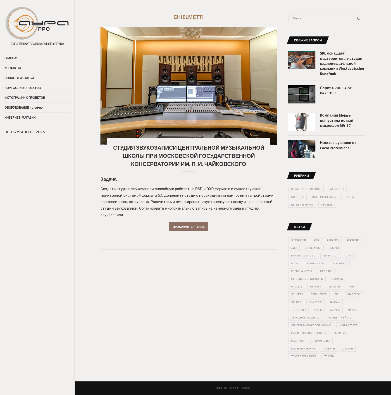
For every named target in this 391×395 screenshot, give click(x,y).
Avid (294, 248)
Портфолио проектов (23, 88)
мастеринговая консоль (308, 333)
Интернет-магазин (20, 117)
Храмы (352, 310)
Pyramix (315, 286)
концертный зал (340, 317)
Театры (349, 197)
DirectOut (330, 255)
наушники (298, 341)
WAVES (318, 310)
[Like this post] (181, 244)
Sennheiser (319, 294)
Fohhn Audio (315, 263)
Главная (11, 58)
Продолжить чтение (189, 227)
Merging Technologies (307, 279)
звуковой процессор (306, 317)
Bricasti (334, 248)
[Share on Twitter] (187, 244)
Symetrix (315, 302)
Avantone (353, 240)
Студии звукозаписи (306, 189)
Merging (326, 271)
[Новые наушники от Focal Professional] (301, 149)
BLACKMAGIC (313, 248)
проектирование (303, 348)
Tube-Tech (298, 310)
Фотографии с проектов (25, 97)
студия (348, 348)
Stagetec (353, 294)
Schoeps (297, 294)
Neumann (337, 279)
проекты (329, 348)
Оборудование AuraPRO (24, 107)
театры (329, 356)
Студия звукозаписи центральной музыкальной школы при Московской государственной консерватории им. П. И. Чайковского (188, 156)
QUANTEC (335, 286)
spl (337, 294)
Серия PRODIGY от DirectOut (336, 90)
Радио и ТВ (336, 189)
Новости (297, 197)
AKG (316, 240)
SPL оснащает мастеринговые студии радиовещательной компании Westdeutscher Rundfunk (342, 63)
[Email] (5, 143)
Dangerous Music (303, 255)
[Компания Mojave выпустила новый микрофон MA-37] (301, 122)
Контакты (13, 68)
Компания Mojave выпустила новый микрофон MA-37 (336, 120)
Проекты (327, 204)
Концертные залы (324, 197)
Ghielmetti (339, 263)
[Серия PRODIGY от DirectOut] (301, 94)
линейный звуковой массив (311, 325)
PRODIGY (296, 286)
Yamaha (335, 310)
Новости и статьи (19, 78)
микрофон (341, 333)
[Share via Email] (196, 244)
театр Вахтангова (303, 356)
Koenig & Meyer (301, 271)
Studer (296, 302)
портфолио (321, 341)
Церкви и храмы (302, 204)
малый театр (348, 325)
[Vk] (10, 143)
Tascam (335, 302)
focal (295, 263)
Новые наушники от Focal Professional (338, 145)
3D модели (298, 240)
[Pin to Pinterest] (191, 244)
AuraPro (333, 240)
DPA (348, 255)
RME (351, 286)
